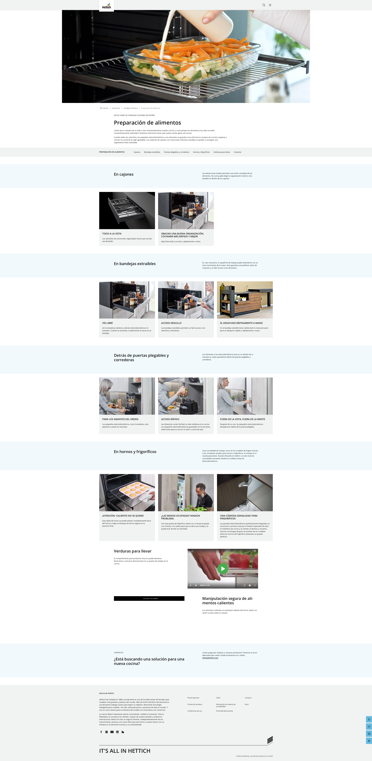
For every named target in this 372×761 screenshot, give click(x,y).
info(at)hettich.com (210, 658)
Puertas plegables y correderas (176, 152)
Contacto (237, 152)
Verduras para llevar (222, 152)
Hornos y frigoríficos (201, 152)
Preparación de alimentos (111, 152)
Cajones (137, 152)
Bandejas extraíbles (152, 152)
